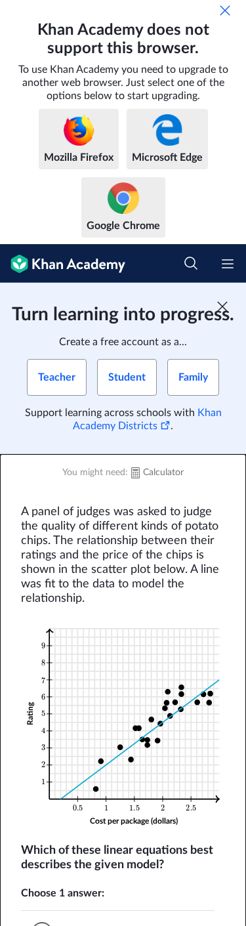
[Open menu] (228, 264)
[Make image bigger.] (123, 724)
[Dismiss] (225, 10)
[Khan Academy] (62, 263)
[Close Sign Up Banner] (222, 306)
